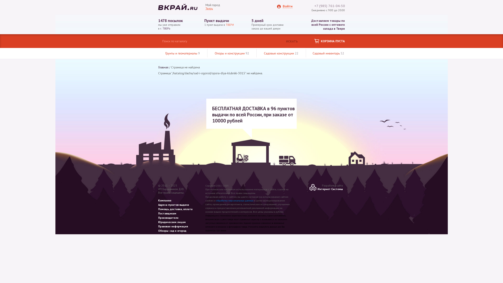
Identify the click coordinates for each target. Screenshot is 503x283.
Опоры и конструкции (232, 53)
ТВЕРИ (230, 25)
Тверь (209, 8)
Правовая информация (173, 226)
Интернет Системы (330, 189)
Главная (163, 67)
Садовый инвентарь (328, 53)
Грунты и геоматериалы (182, 53)
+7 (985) (329, 6)
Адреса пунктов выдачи (173, 205)
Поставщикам (167, 213)
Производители (168, 218)
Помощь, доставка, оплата (175, 209)
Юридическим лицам (172, 222)
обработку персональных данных (234, 200)
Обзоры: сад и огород (172, 230)
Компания (164, 200)
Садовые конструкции (281, 53)
